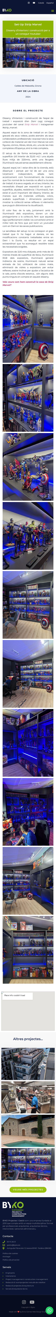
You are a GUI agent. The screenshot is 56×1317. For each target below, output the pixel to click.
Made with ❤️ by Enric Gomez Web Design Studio (28, 1312)
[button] (52, 10)
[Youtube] (34, 3)
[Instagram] (29, 3)
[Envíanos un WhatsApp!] (49, 1310)
